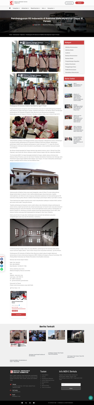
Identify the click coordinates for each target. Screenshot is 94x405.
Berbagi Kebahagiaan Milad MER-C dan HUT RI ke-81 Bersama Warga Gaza (78, 107)
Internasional (16, 34)
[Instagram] (29, 402)
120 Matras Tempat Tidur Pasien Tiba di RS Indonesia (55, 353)
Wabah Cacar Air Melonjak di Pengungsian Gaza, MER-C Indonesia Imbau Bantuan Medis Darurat (78, 118)
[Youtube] (33, 402)
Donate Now (18, 314)
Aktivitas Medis (69, 50)
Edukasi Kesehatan (70, 64)
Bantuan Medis (69, 58)
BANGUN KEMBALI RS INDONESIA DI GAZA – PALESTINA (18, 361)
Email (62, 382)
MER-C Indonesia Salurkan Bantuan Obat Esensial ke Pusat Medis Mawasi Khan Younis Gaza (78, 129)
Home (10, 34)
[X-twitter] (26, 402)
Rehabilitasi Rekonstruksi (54, 24)
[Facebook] (22, 402)
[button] (1, 259)
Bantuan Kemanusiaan (71, 55)
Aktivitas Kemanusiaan (71, 47)
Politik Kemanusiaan (70, 69)
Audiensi (67, 53)
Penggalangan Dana (70, 67)
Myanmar (45, 24)
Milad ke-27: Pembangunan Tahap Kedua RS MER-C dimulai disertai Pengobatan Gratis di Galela (78, 97)
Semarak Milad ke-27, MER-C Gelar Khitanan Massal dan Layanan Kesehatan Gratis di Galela (78, 140)
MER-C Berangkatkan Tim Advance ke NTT (78, 85)
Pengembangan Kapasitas (72, 61)
